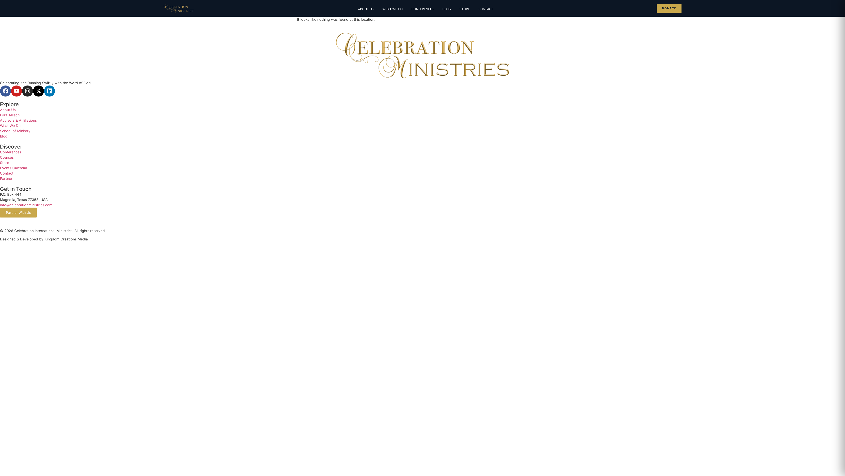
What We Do (392, 9)
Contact (485, 9)
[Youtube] (16, 91)
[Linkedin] (49, 91)
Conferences (422, 9)
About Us (366, 9)
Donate (669, 8)
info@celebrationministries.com (26, 205)
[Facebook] (5, 91)
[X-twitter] (38, 91)
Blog (446, 9)
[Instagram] (27, 91)
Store (465, 9)
